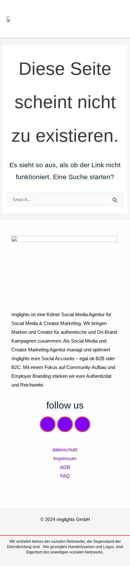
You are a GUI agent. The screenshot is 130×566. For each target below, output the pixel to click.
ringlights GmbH (73, 519)
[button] (119, 19)
